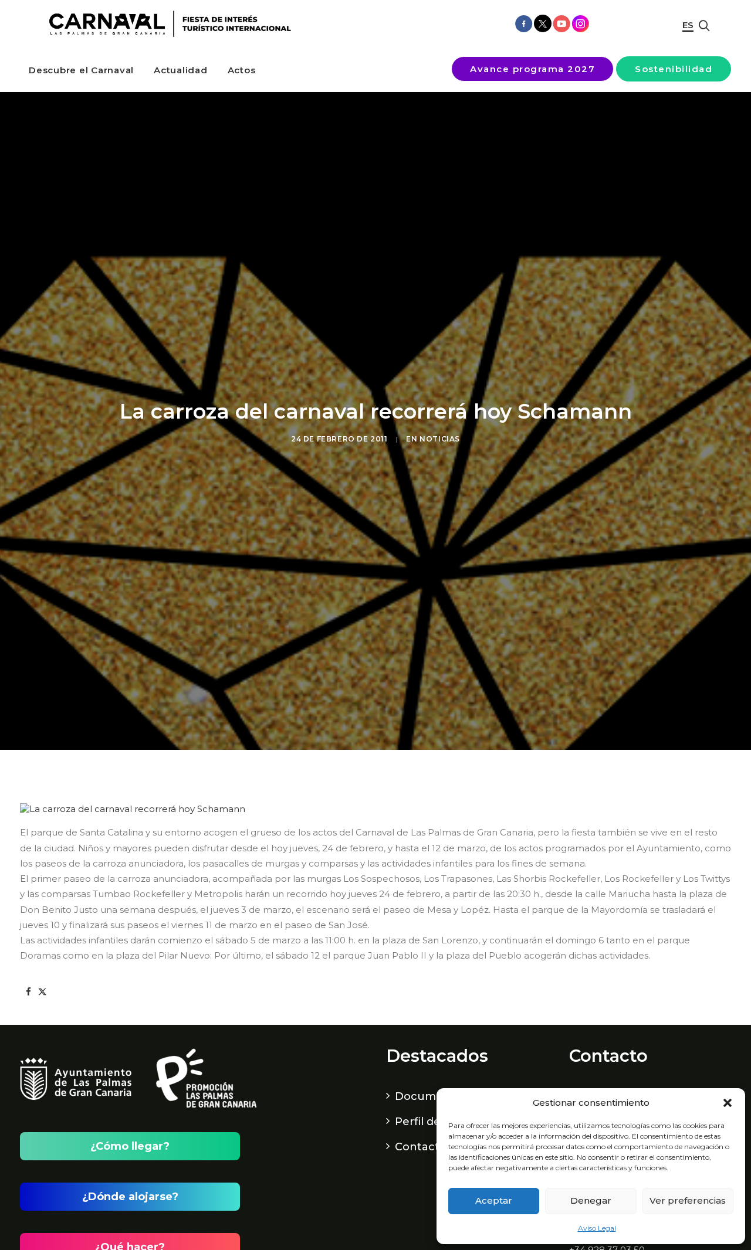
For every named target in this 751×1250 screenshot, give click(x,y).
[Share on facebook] (28, 992)
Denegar (590, 1200)
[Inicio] (166, 24)
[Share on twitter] (42, 992)
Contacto (420, 1146)
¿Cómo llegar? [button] (130, 1146)
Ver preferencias (687, 1200)
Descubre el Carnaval (81, 70)
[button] (727, 1103)
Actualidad (181, 70)
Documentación (440, 1096)
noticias (440, 438)
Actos (242, 70)
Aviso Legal (597, 1228)
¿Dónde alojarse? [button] (130, 1196)
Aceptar (493, 1200)
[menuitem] (81, 70)
